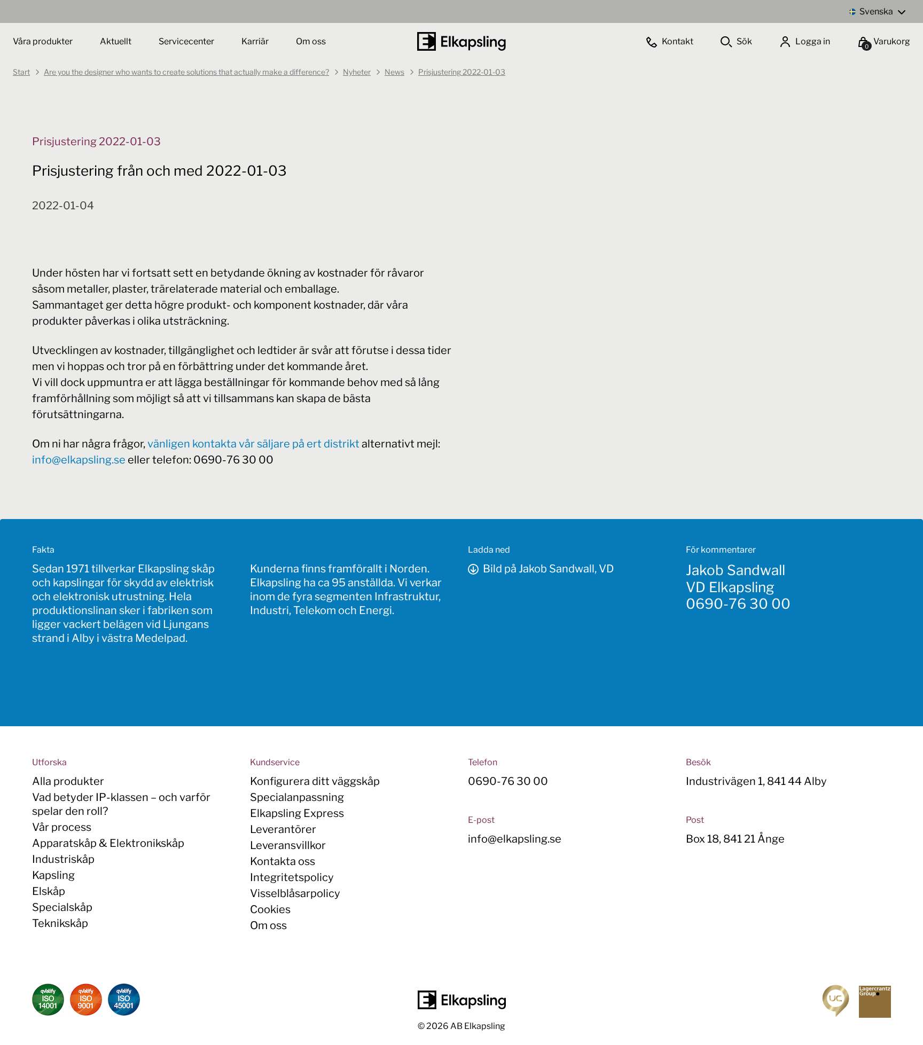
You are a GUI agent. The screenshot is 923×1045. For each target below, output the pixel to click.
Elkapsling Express (297, 813)
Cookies (270, 909)
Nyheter (357, 71)
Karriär (255, 41)
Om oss (311, 41)
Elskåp (48, 891)
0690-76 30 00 (738, 603)
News (394, 71)
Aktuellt (116, 41)
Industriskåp (63, 859)
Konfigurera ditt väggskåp (315, 781)
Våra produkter (43, 41)
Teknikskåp (60, 923)
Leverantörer (283, 829)
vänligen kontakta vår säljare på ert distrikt (253, 443)
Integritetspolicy (292, 877)
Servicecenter (187, 41)
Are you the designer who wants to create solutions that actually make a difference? (186, 71)
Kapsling (53, 875)
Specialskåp (62, 907)
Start (21, 71)
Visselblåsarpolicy (295, 893)
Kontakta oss (282, 861)
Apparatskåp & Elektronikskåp (108, 843)
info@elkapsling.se (79, 459)
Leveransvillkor (288, 845)
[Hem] (461, 41)
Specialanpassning (297, 797)
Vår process (61, 827)
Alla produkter (68, 781)
